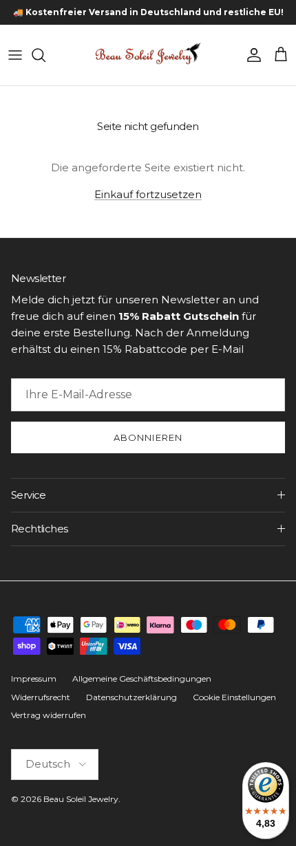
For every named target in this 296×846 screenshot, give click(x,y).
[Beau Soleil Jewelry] (148, 55)
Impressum (33, 678)
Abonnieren (148, 437)
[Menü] (15, 55)
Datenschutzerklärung (131, 697)
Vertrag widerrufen (48, 715)
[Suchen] (45, 55)
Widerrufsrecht (40, 697)
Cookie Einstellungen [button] (234, 697)
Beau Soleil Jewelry (80, 799)
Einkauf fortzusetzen (148, 194)
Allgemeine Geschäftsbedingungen (141, 678)
